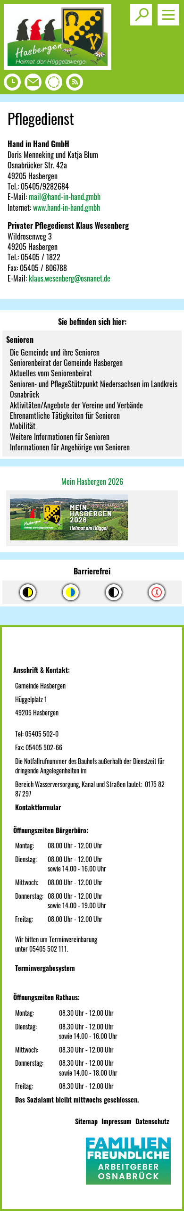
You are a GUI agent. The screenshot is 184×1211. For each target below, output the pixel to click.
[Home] (57, 66)
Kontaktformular (38, 807)
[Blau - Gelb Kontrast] (71, 592)
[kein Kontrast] (157, 592)
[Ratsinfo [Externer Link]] (53, 84)
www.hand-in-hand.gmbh (66, 207)
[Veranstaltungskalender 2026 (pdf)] (92, 518)
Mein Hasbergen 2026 (92, 481)
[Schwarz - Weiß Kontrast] (114, 592)
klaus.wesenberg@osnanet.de (69, 278)
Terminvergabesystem (45, 968)
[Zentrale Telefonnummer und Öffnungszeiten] (12, 84)
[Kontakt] (33, 84)
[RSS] (74, 84)
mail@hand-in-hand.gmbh (64, 196)
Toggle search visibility (141, 14)
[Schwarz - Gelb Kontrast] (28, 592)
